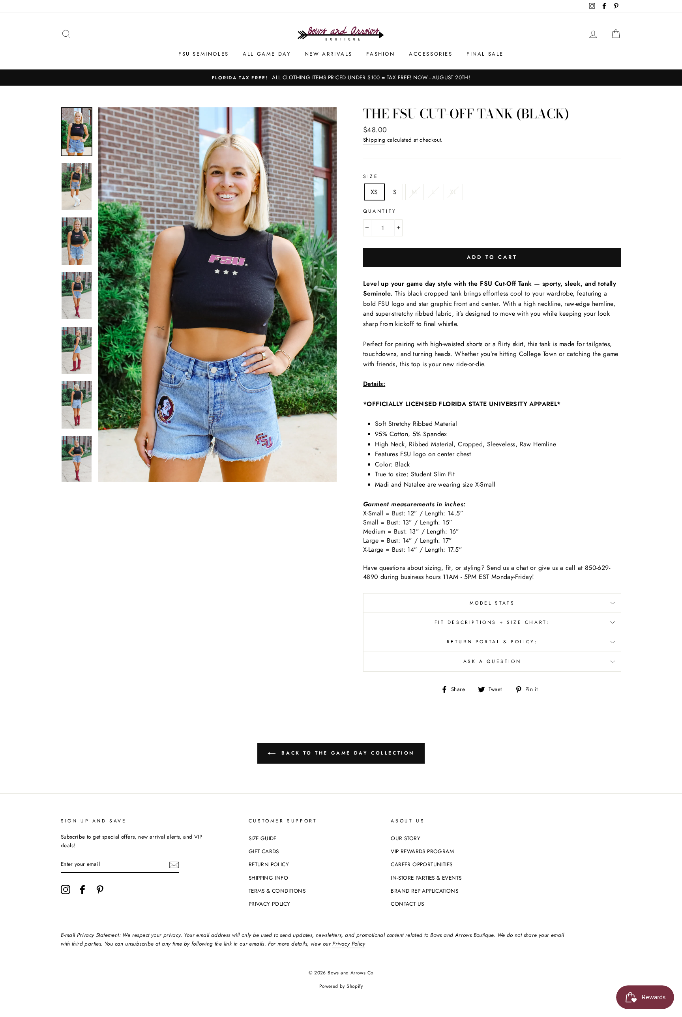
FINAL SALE (485, 54)
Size (370, 176)
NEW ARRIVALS (328, 54)
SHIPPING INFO (268, 878)
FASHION (380, 54)
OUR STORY (405, 838)
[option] (341, 77)
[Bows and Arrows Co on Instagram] (65, 889)
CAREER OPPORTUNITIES (421, 864)
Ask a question (492, 661)
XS (374, 192)
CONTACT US (407, 904)
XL (453, 192)
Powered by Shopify (341, 986)
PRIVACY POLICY (269, 904)
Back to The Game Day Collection (346, 753)
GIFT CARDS (264, 851)
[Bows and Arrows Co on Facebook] (82, 889)
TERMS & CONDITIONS (277, 891)
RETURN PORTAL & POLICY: (492, 641)
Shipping (374, 140)
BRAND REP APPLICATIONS (424, 891)
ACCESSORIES (431, 54)
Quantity (380, 211)
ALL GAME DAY (266, 54)
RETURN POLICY (269, 864)
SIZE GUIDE (263, 838)
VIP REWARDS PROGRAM (422, 851)
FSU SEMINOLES (203, 54)
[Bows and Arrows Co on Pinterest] (100, 889)
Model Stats (492, 603)
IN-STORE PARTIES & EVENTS (426, 878)
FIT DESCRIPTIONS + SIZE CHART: (492, 622)
